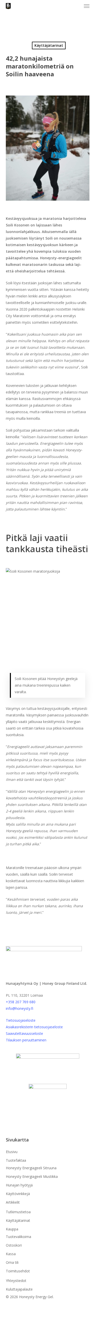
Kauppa (12, 1229)
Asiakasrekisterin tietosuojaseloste (34, 1026)
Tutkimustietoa (18, 1211)
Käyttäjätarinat (48, 45)
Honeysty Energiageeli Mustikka (32, 1176)
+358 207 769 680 (20, 1001)
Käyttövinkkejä (18, 1193)
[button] (86, 6)
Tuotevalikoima (18, 1236)
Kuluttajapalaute (19, 1289)
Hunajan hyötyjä (19, 1185)
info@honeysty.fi (19, 1008)
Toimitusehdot (18, 1271)
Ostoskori (14, 1245)
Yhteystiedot (16, 1280)
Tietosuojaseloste (20, 1020)
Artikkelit (13, 1202)
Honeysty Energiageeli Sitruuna (31, 1167)
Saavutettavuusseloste (24, 1033)
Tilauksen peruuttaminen (26, 1040)
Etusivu (11, 1151)
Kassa (11, 1253)
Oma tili (12, 1262)
